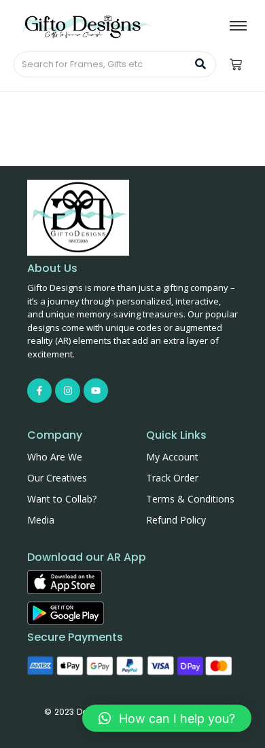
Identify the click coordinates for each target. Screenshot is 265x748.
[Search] (201, 64)
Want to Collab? (61, 498)
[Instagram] (67, 390)
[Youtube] (96, 390)
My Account (172, 456)
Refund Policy (176, 519)
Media (40, 519)
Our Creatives (57, 477)
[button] (166, 718)
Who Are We (54, 456)
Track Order (172, 477)
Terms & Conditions (190, 498)
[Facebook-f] (39, 390)
